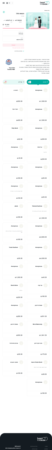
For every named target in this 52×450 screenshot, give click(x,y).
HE (9, 3)
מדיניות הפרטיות (33, 446)
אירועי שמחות (46, 10)
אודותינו (46, 449)
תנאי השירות (34, 449)
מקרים (46, 446)
